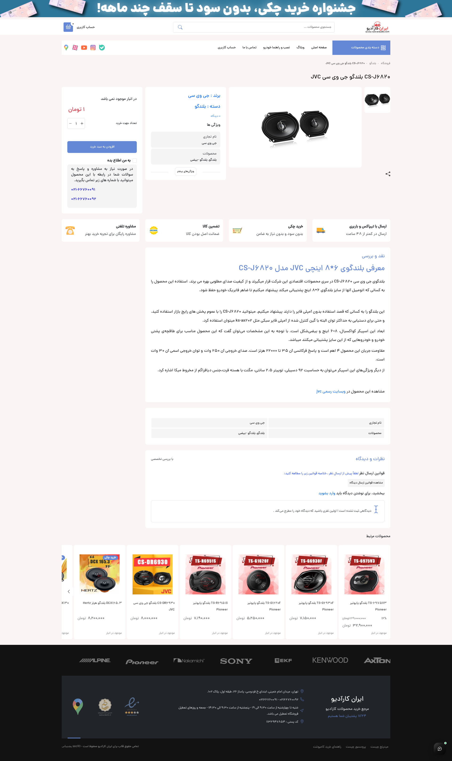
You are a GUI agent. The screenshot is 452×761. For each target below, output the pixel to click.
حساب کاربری (227, 47)
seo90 (77, 746)
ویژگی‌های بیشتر (185, 171)
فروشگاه (385, 63)
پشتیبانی (67, 746)
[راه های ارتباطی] (440, 749)
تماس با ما (249, 47)
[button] (68, 27)
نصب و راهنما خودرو (276, 47)
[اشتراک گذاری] (388, 174)
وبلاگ (300, 47)
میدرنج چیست (379, 747)
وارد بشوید (327, 493)
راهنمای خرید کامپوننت (327, 747)
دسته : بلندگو (207, 106)
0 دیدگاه (215, 116)
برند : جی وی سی (204, 96)
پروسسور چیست (356, 747)
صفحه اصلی (319, 47)
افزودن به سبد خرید (102, 147)
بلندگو (372, 63)
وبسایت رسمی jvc (331, 392)
